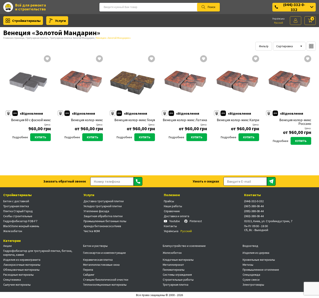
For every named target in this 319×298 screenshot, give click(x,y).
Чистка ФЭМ (92, 231)
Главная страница (13, 37)
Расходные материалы (18, 275)
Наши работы (173, 206)
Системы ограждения (177, 275)
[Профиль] (295, 20)
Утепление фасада (96, 211)
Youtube (174, 221)
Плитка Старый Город (18, 211)
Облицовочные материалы (21, 270)
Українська (278, 18)
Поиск (211, 7)
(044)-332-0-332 (294, 7)
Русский (278, 22)
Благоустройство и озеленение (184, 246)
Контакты (170, 226)
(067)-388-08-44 (254, 206)
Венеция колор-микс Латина (185, 120)
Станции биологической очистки (105, 280)
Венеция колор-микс (87, 120)
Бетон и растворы (95, 246)
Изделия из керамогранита (21, 260)
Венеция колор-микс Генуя (134, 120)
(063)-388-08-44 (254, 216)
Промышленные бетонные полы (105, 221)
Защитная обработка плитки (103, 216)
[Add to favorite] (47, 59)
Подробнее (20, 137)
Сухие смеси (251, 280)
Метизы (248, 265)
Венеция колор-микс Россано (295, 121)
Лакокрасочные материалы (21, 265)
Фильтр (263, 46)
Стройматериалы (26, 20)
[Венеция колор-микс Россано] (288, 83)
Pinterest (196, 221)
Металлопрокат (173, 265)
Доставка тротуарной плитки (104, 201)
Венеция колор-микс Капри (238, 120)
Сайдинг (88, 275)
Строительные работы (178, 280)
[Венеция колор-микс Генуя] (132, 83)
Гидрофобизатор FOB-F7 (20, 221)
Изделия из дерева (256, 253)
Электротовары (253, 285)
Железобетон (12, 231)
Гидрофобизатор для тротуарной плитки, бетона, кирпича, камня (37, 253)
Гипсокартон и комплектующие (104, 253)
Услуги (60, 20)
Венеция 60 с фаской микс (31, 120)
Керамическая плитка (98, 260)
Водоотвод (250, 246)
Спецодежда (251, 275)
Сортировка (284, 46)
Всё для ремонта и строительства (30, 7)
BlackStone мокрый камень (21, 226)
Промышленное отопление (261, 270)
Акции (7, 246)
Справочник (172, 211)
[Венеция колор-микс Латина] (184, 83)
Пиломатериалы (173, 270)
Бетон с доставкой (16, 201)
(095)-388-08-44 (254, 211)
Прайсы (169, 201)
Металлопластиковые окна (101, 265)
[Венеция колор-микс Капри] (236, 83)
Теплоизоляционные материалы (105, 285)
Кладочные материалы (178, 260)
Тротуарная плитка (37, 37)
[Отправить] (138, 181)
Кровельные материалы (259, 260)
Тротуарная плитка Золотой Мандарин (72, 37)
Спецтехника (12, 280)
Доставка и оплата (176, 216)
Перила (88, 270)
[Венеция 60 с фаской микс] (28, 83)
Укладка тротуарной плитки (103, 206)
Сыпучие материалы (17, 285)
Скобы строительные (17, 216)
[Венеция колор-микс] (80, 83)
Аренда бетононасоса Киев (102, 226)
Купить (40, 137)
